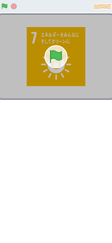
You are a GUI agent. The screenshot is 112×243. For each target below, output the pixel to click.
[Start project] (4, 6)
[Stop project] (13, 6)
